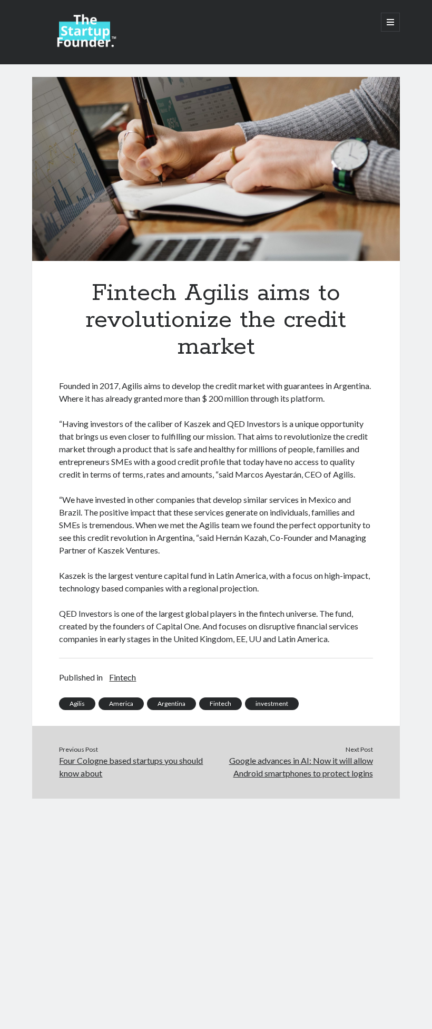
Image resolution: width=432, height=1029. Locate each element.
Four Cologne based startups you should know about (131, 766)
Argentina (171, 703)
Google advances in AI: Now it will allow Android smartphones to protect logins (301, 766)
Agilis (77, 703)
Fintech (122, 677)
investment (272, 703)
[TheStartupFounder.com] (85, 44)
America (121, 703)
